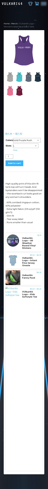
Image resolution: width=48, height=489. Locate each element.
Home (7, 23)
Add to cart (14, 163)
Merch (14, 23)
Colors (9, 140)
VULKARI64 (12, 3)
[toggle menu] (43, 3)
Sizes (8, 145)
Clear (15, 150)
